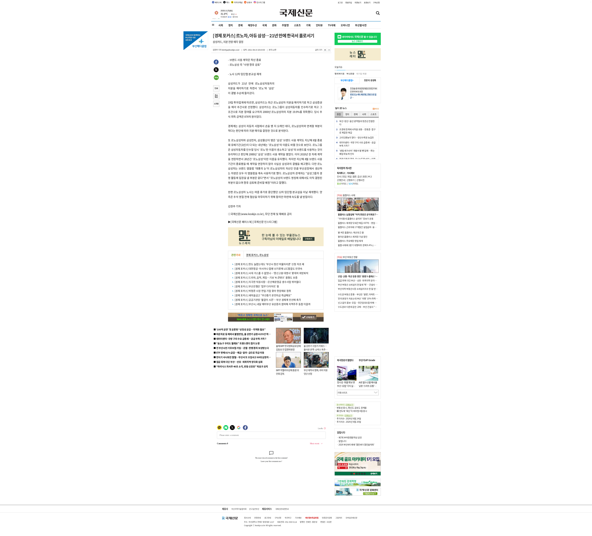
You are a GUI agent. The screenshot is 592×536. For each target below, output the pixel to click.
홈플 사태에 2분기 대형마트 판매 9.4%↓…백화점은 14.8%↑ (365, 245)
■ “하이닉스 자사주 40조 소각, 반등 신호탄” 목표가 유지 (241, 366)
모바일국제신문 (351, 517)
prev (336, 463)
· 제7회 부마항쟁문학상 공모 (349, 437)
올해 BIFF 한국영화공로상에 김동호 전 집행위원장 (288, 347)
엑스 (228, 2)
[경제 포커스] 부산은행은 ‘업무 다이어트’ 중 (257, 286)
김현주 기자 (217, 49)
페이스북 (218, 2)
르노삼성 (263, 255)
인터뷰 (319, 25)
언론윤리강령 (327, 517)
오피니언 (345, 25)
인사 (339, 176)
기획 (308, 25)
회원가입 (348, 2)
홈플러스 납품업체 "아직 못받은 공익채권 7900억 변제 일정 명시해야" (369, 214)
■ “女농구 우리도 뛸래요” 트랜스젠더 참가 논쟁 (237, 343)
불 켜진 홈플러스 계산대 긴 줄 (351, 232)
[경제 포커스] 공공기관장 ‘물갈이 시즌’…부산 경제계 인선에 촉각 (268, 300)
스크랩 (216, 104)
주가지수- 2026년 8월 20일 (349, 421)
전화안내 (257, 517)
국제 (264, 25)
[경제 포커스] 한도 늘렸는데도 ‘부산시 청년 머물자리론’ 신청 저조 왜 (269, 264)
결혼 (354, 176)
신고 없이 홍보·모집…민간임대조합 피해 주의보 (359, 302)
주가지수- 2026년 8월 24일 (349, 418)
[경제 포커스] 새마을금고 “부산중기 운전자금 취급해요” (263, 295)
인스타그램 (261, 2)
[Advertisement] (299, 77)
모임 (344, 176)
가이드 (342, 183)
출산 (360, 176)
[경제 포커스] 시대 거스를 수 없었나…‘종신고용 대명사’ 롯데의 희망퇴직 (271, 273)
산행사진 (360, 180)
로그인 (340, 2)
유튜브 (249, 2)
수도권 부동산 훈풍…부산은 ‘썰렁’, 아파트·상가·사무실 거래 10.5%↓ (369, 294)
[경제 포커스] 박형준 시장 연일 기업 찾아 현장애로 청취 (263, 291)
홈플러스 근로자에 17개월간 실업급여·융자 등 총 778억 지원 (365, 227)
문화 (274, 25)
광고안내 (267, 517)
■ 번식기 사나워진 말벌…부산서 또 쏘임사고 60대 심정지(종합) (244, 357)
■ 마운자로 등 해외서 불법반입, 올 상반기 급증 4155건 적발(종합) (245, 334)
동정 (365, 176)
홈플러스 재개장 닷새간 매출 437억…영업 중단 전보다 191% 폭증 (367, 222)
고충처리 (338, 517)
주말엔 (285, 25)
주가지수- (344, 415)
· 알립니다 (341, 441)
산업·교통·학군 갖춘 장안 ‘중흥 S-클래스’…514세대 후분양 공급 (367, 276)
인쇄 (216, 88)
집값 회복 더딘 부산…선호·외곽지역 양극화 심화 (359, 280)
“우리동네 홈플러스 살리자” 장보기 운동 (355, 218)
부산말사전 (360, 25)
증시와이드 (345, 404)
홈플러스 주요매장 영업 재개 (350, 240)
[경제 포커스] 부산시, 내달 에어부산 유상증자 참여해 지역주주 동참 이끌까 (272, 304)
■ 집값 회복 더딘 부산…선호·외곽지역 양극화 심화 (238, 361)
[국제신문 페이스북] (242, 222)
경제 (240, 25)
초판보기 (367, 2)
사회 (220, 25)
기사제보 (298, 517)
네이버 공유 (216, 78)
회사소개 (247, 517)
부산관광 (350, 73)
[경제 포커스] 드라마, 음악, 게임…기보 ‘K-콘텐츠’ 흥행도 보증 (266, 277)
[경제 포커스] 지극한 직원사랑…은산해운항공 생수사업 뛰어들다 (268, 282)
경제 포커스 (252, 255)
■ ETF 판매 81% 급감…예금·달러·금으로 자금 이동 (239, 352)
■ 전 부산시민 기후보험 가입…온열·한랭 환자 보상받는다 (241, 348)
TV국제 (331, 25)
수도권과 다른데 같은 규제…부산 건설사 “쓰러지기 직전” (363, 306)
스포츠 (297, 25)
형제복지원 (339, 73)
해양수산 (252, 25)
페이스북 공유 (216, 62)
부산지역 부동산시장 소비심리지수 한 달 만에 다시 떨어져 (363, 288)
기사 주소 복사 (216, 96)
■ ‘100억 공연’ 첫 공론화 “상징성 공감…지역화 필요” (239, 329)
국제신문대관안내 (282, 509)
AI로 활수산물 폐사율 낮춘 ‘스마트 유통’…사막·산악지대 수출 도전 (368, 387)
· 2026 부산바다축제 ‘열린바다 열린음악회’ (355, 444)
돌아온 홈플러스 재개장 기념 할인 (352, 236)
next (379, 463)
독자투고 (288, 517)
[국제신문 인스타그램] (265, 222)
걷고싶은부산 (254, 509)
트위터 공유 (216, 70)
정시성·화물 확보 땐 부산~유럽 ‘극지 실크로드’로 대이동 (346, 386)
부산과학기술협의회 (238, 509)
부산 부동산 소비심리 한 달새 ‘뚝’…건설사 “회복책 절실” (363, 284)
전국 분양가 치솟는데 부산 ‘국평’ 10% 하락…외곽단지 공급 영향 (366, 298)
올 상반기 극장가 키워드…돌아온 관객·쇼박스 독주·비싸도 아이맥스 (315, 349)
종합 (339, 114)
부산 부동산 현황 (347, 257)
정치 (230, 25)
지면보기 (358, 2)
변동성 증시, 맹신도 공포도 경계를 (352, 407)
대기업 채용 (361, 73)
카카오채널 (238, 2)
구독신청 (376, 2)
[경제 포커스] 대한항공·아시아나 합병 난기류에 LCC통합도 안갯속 (268, 268)
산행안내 (341, 180)
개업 (349, 176)
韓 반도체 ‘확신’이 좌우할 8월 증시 (352, 410)
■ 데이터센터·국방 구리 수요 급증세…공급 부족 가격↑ (240, 338)
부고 (370, 176)
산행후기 (351, 180)
